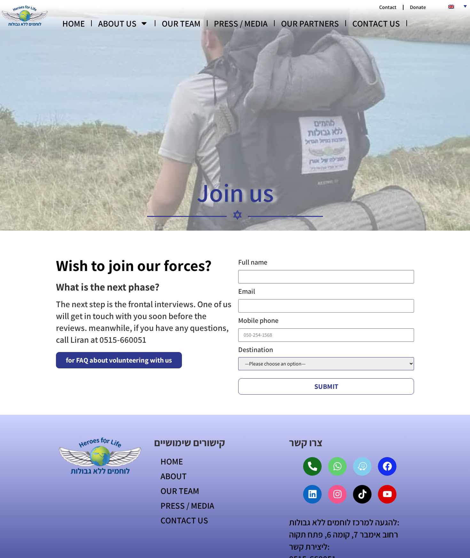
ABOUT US (117, 23)
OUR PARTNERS (310, 23)
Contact (387, 7)
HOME (73, 23)
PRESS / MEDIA (241, 23)
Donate (418, 7)
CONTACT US (376, 23)
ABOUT (174, 476)
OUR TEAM (181, 23)
